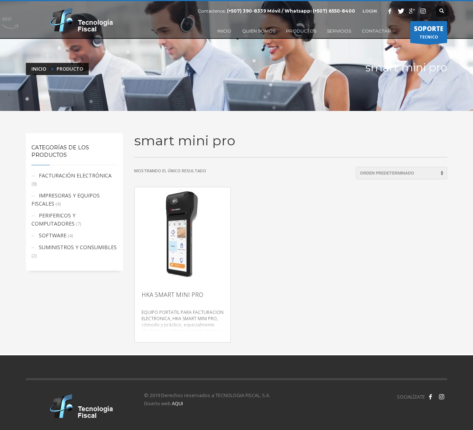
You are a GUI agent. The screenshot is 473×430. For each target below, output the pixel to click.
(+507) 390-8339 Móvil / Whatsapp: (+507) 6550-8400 (291, 11)
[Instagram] (423, 11)
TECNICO (428, 32)
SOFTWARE (53, 235)
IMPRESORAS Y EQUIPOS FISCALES (65, 199)
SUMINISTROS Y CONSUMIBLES (78, 247)
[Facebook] (389, 11)
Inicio (38, 68)
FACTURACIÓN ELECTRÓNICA (75, 175)
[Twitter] (400, 11)
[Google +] (412, 11)
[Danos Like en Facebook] (430, 396)
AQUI (177, 403)
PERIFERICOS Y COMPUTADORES (53, 219)
